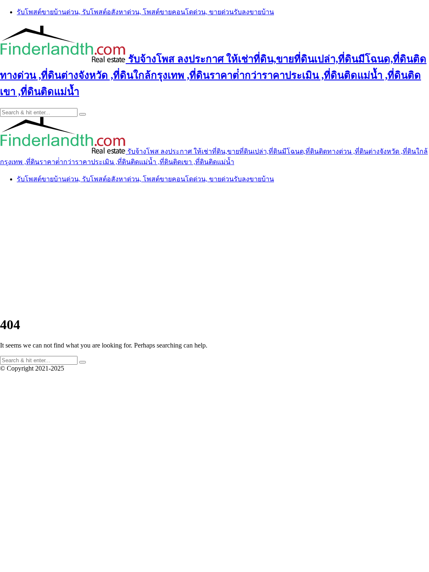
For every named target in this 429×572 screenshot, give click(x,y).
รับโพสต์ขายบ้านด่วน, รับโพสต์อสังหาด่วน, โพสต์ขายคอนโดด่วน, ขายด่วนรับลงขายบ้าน (145, 11)
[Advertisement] (214, 249)
